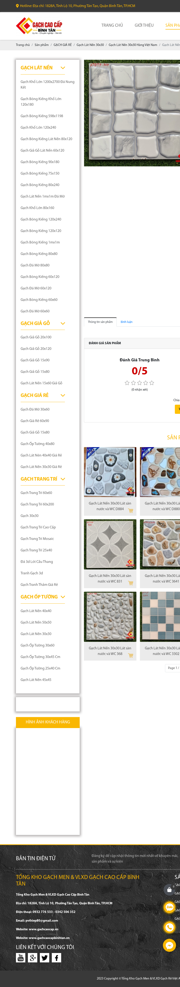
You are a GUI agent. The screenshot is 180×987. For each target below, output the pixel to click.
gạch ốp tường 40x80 (37, 444)
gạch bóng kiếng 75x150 (40, 174)
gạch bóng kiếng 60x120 (40, 277)
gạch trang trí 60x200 (37, 504)
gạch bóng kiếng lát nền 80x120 (46, 139)
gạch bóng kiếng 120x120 (41, 231)
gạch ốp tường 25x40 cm (40, 668)
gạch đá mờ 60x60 (35, 311)
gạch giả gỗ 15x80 (35, 372)
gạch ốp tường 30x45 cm (40, 657)
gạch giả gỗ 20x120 (36, 349)
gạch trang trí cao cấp (38, 527)
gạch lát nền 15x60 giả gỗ (41, 383)
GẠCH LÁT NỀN (36, 68)
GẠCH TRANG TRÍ (39, 479)
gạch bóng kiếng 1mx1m (40, 242)
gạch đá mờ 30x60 (35, 409)
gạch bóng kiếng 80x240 (40, 185)
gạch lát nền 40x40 (36, 611)
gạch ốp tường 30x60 (37, 645)
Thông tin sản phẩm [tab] (100, 322)
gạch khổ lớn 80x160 (37, 208)
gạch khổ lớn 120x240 (38, 128)
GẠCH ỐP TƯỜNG (39, 597)
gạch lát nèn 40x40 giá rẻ (41, 455)
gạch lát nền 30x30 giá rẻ (41, 467)
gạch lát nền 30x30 (36, 634)
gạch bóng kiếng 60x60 (39, 300)
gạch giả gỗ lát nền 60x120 (42, 151)
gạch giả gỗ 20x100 (36, 337)
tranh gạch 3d (32, 573)
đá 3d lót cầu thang (37, 562)
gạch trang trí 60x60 (36, 493)
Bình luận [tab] (126, 322)
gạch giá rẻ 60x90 (35, 421)
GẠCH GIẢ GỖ (35, 323)
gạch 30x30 (29, 516)
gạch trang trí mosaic (37, 539)
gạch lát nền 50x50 (36, 622)
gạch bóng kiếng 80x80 (39, 254)
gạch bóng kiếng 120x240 (41, 219)
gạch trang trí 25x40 (36, 550)
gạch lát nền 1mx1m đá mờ (43, 196)
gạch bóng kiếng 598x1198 (42, 116)
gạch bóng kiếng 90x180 (40, 162)
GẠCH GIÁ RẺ (35, 395)
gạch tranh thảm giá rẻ (39, 585)
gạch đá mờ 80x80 (35, 265)
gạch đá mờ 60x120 (36, 288)
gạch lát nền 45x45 (36, 680)
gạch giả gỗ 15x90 (35, 360)
